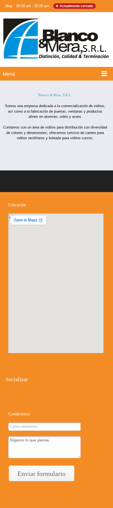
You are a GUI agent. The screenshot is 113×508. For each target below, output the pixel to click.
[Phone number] (35, 360)
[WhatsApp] (32, 395)
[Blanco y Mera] (56, 41)
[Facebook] (10, 395)
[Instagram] (21, 395)
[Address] (13, 360)
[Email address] (24, 360)
